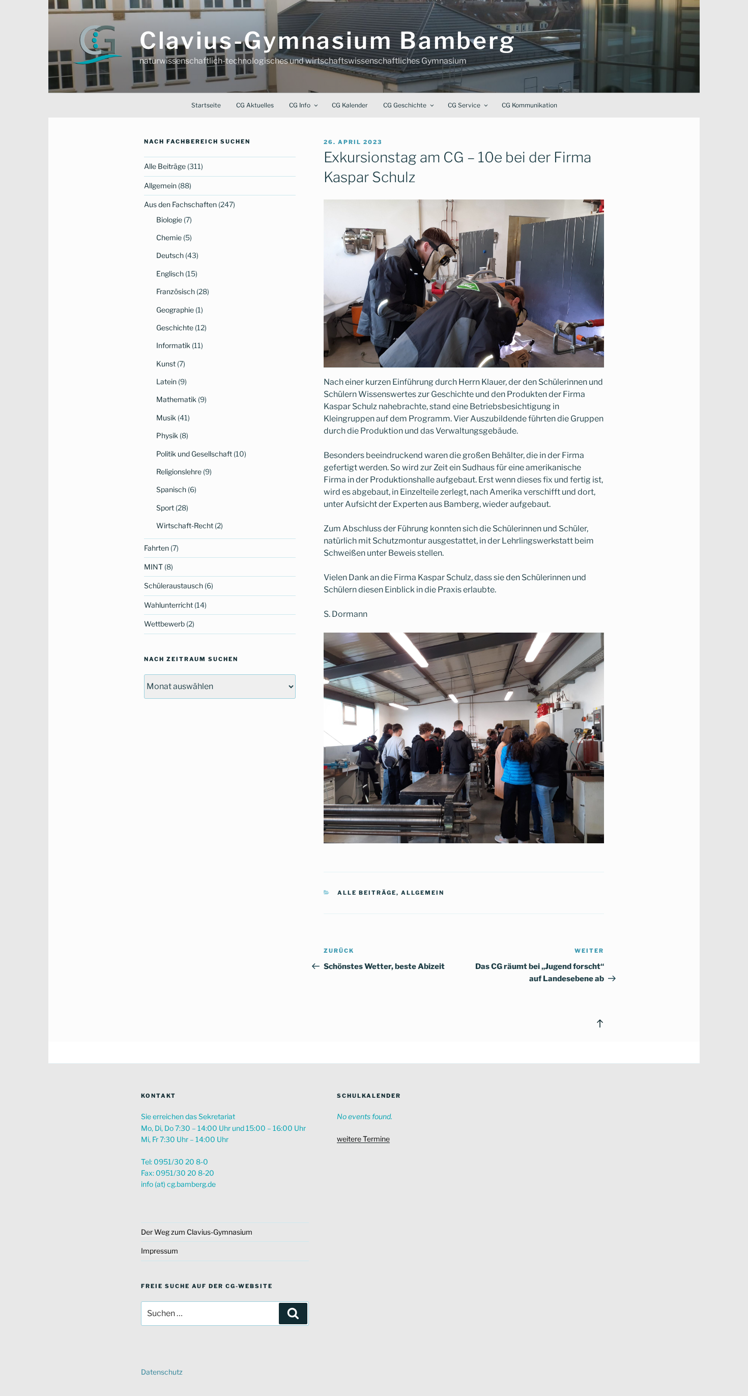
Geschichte (174, 327)
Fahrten (156, 548)
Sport (165, 507)
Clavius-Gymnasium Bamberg (327, 40)
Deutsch (170, 255)
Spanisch (171, 489)
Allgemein (422, 892)
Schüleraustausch (173, 585)
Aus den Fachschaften (180, 204)
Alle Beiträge (366, 892)
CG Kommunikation (529, 105)
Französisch (175, 291)
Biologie (169, 219)
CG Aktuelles (255, 105)
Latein (166, 381)
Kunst (166, 363)
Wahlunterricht (168, 605)
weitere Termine (363, 1138)
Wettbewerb (164, 623)
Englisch (170, 273)
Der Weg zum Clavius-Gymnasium (196, 1232)
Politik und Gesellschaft (194, 453)
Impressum (159, 1250)
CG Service (464, 105)
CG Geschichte (404, 105)
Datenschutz (162, 1371)
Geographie (175, 309)
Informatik (173, 345)
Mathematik (176, 399)
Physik (167, 435)
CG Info (299, 105)
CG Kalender (350, 105)
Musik (166, 417)
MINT (153, 566)
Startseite (206, 105)
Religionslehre (179, 471)
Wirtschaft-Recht (184, 525)
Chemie (169, 237)
